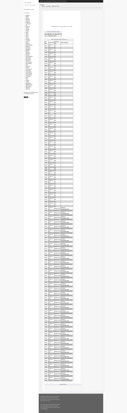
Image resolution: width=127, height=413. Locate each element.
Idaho (27, 32)
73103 (46, 50)
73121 (46, 90)
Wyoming (28, 88)
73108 (46, 61)
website (45, 408)
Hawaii (27, 30)
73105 (46, 54)
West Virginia (28, 86)
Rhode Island (29, 71)
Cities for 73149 (55, 6)
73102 (46, 47)
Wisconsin (28, 87)
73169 (46, 181)
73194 (46, 203)
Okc (55, 45)
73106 (46, 56)
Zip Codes (48, 6)
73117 (46, 81)
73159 (46, 167)
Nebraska (28, 53)
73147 (46, 142)
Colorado (28, 22)
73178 (46, 190)
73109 (46, 63)
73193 (46, 367)
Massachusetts (29, 45)
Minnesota (28, 47)
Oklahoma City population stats (65, 208)
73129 (46, 106)
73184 (46, 194)
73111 (46, 67)
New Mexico (28, 59)
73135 (46, 118)
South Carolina (29, 73)
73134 (46, 115)
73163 (46, 172)
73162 (46, 170)
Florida (27, 28)
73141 (46, 129)
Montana (28, 52)
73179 (46, 192)
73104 (46, 52)
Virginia (27, 81)
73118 (46, 83)
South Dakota (29, 74)
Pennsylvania (29, 69)
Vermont (27, 80)
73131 (46, 111)
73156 (46, 162)
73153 (46, 156)
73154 (46, 158)
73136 (46, 120)
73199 (46, 380)
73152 (46, 153)
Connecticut (28, 23)
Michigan (28, 46)
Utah (27, 79)
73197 (46, 375)
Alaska (27, 16)
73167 (46, 179)
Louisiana (28, 40)
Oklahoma (28, 66)
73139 (46, 124)
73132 (46, 113)
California (28, 21)
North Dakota (29, 63)
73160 (46, 168)
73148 (46, 144)
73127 (46, 102)
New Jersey (28, 57)
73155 (46, 160)
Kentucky (28, 39)
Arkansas (28, 19)
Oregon (27, 67)
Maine (27, 42)
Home (43, 6)
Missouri (27, 50)
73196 (46, 206)
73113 (46, 72)
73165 (46, 177)
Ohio (27, 64)
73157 (46, 164)
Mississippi (28, 49)
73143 (46, 133)
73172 (46, 186)
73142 (46, 131)
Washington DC (29, 84)
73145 (46, 138)
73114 (46, 74)
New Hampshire (29, 56)
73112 (46, 70)
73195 (46, 371)
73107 (46, 59)
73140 (46, 126)
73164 (46, 174)
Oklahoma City (52, 35)
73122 (46, 92)
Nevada (27, 54)
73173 (46, 188)
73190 (46, 201)
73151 (46, 151)
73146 (46, 140)
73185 (46, 197)
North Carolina (29, 62)
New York (28, 60)
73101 (46, 45)
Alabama (28, 15)
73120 (46, 88)
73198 (46, 378)
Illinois (27, 33)
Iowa (27, 36)
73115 (46, 76)
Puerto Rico (28, 70)
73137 (46, 122)
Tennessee (28, 76)
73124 (46, 95)
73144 (46, 135)
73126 (46, 100)
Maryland (28, 43)
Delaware (28, 26)
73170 (46, 183)
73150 (46, 149)
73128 (46, 104)
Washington (28, 83)
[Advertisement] (62, 18)
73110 (46, 65)
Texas (27, 77)
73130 (46, 109)
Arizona (27, 18)
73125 (46, 97)
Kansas (27, 37)
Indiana (27, 35)
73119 (46, 85)
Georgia (27, 29)
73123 (46, 94)
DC (26, 25)
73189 (46, 199)
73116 (46, 79)
